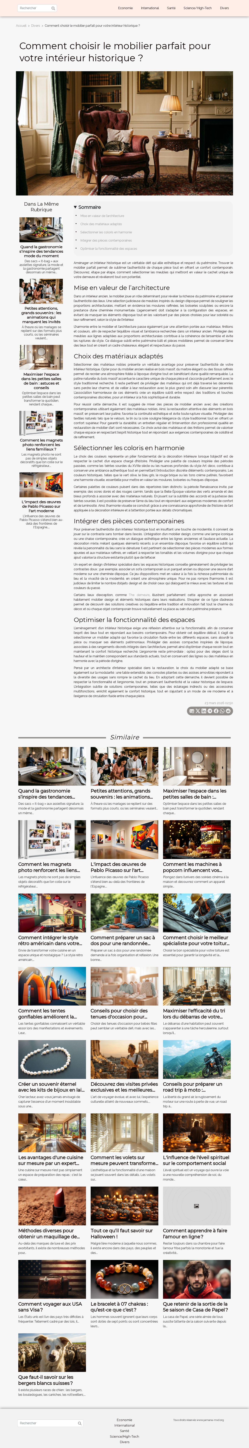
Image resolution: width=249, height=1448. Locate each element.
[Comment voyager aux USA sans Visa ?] (52, 1279)
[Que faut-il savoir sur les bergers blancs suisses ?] (52, 1352)
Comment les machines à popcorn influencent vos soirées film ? (192, 870)
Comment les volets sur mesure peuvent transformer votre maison (124, 1163)
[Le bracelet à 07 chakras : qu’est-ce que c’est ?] (124, 1279)
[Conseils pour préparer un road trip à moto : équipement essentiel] (197, 1059)
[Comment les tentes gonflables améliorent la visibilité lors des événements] (52, 986)
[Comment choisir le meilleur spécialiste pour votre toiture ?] (197, 912)
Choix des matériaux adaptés (101, 224)
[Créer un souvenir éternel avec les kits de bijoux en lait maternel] (52, 1059)
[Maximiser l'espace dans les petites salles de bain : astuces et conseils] (41, 357)
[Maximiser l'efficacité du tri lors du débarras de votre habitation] (197, 986)
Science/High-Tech (198, 8)
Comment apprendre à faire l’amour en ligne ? (195, 1233)
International (150, 8)
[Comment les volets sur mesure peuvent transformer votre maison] (124, 1132)
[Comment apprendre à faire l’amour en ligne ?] (197, 1206)
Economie (125, 8)
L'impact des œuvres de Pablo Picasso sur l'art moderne (41, 506)
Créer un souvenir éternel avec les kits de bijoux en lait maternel (51, 1090)
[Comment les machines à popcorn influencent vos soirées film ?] (197, 839)
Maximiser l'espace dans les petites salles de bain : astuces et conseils (41, 381)
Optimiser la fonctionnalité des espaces (108, 249)
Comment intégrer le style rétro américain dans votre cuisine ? (48, 943)
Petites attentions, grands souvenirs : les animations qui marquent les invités (41, 315)
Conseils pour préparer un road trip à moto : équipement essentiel (192, 1090)
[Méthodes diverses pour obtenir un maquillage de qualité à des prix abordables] (52, 1206)
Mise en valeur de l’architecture (102, 216)
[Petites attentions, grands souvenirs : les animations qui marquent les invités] (41, 291)
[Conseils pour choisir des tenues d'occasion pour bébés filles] (124, 986)
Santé (171, 8)
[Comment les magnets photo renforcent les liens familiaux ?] (41, 423)
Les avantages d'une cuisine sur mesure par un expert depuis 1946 (50, 1163)
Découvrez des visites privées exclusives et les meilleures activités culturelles (124, 1090)
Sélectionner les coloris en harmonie (106, 232)
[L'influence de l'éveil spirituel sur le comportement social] (197, 1132)
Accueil (21, 26)
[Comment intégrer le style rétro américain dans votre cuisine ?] (52, 912)
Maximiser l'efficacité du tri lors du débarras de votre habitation (194, 1016)
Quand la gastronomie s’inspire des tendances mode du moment (41, 251)
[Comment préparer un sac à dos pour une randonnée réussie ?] (124, 912)
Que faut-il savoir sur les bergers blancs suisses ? (45, 1380)
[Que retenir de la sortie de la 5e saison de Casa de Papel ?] (197, 1279)
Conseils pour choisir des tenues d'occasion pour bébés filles (119, 1016)
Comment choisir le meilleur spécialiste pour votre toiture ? (196, 943)
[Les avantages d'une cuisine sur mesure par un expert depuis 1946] (52, 1132)
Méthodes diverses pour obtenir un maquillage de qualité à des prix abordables (51, 1236)
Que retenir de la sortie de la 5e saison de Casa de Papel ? (195, 1307)
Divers (224, 8)
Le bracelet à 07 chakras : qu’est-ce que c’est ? (119, 1307)
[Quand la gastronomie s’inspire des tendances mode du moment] (41, 229)
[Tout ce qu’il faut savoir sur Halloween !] (124, 1206)
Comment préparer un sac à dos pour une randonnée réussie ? (123, 943)
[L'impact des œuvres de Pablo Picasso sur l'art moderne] (41, 484)
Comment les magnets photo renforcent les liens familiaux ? (41, 444)
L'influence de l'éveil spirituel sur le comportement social (196, 1160)
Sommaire (90, 207)
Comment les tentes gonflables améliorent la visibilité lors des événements (46, 1019)
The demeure (139, 595)
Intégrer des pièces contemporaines (106, 240)
